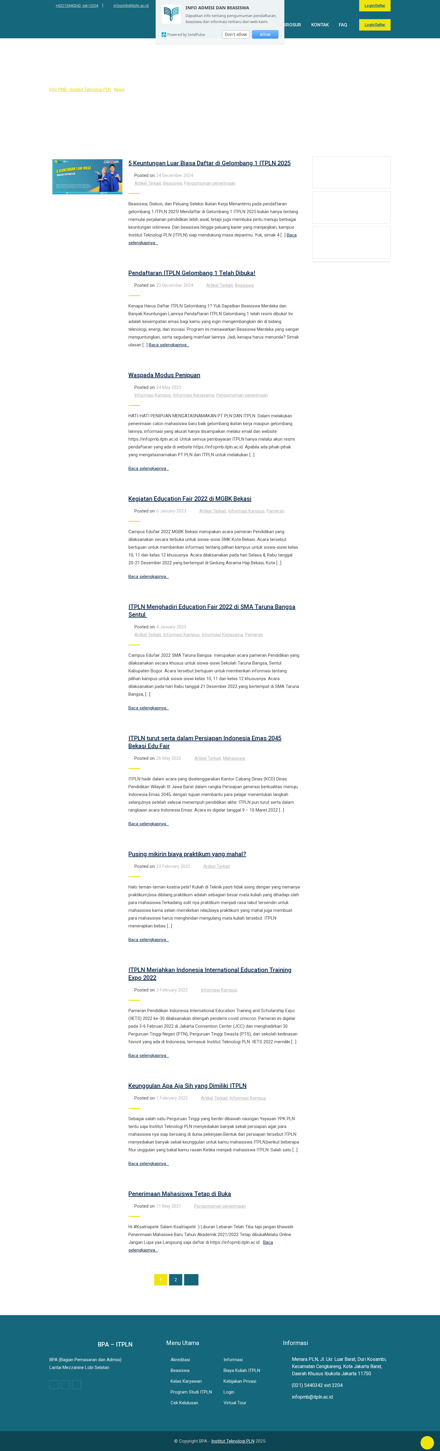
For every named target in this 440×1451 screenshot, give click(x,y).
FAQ (343, 25)
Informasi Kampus (152, 395)
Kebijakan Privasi (240, 1381)
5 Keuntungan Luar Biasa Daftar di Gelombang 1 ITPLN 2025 (209, 163)
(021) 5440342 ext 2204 (317, 1385)
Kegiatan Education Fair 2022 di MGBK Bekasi (189, 498)
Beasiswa (172, 183)
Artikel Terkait (147, 183)
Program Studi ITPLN (191, 1392)
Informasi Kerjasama (193, 395)
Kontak (320, 25)
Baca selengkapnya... (169, 345)
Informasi (233, 1359)
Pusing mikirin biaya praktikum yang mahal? (187, 854)
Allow (265, 34)
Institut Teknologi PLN (232, 1441)
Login (229, 1392)
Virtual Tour (235, 1402)
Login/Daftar (375, 6)
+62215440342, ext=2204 (77, 5)
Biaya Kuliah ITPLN (242, 1370)
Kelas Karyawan (186, 1381)
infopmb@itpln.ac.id (131, 5)
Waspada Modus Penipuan (164, 375)
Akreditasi (180, 1359)
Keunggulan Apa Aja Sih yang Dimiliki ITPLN (187, 1085)
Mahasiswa (234, 758)
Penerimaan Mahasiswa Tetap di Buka (179, 1193)
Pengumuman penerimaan (210, 183)
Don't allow (236, 34)
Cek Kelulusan (184, 1402)
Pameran (275, 511)
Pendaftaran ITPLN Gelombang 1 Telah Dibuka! (191, 273)
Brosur (292, 25)
